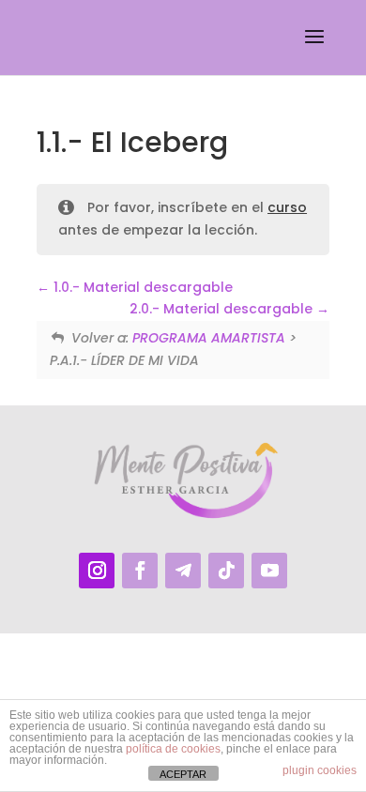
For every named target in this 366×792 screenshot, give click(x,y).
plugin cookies (319, 770)
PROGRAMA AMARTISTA (208, 337)
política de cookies (173, 748)
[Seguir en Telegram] (183, 570)
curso (287, 207)
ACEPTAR (183, 774)
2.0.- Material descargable (223, 308)
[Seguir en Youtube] (269, 570)
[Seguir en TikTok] (226, 570)
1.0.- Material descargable (141, 287)
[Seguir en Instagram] (96, 570)
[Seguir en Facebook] (140, 570)
